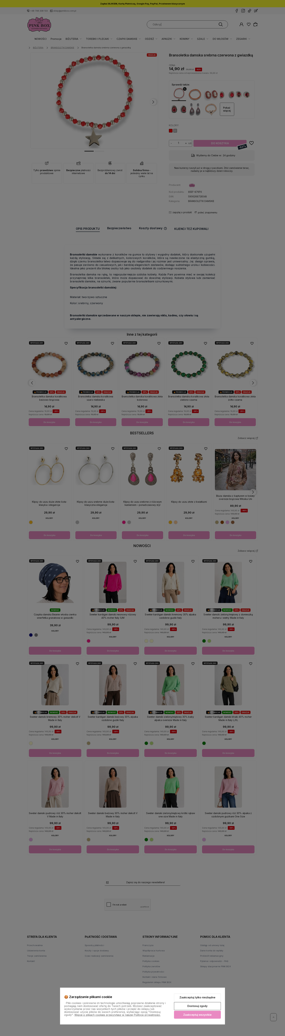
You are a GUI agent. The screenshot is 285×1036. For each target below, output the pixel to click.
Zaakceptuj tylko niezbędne (197, 997)
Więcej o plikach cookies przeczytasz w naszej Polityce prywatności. (117, 1015)
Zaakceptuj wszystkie (197, 1014)
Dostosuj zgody (197, 1006)
